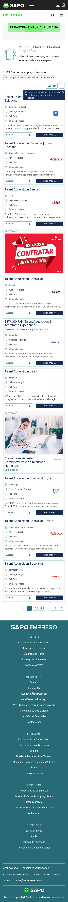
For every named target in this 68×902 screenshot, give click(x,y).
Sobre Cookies (51, 874)
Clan (11, 196)
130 (54, 608)
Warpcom (13, 378)
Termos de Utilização (34, 842)
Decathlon (13, 335)
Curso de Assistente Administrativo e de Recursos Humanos (25, 462)
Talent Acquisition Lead (21, 371)
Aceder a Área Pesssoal (34, 693)
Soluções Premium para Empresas (34, 807)
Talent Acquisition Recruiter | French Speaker (29, 145)
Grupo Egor (14, 484)
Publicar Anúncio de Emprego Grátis (34, 796)
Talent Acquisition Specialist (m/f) (28, 478)
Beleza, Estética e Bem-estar (34, 745)
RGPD (36, 874)
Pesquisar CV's (34, 802)
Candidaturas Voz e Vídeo (34, 710)
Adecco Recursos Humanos (22, 153)
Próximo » (61, 608)
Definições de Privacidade (29, 880)
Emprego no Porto (34, 654)
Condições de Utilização (36, 868)
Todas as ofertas (34, 665)
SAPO (34, 891)
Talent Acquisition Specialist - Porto (29, 521)
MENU (32, 5)
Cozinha (34, 750)
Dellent (12, 285)
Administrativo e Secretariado (34, 642)
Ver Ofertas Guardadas (34, 716)
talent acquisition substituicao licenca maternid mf (28, 77)
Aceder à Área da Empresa (34, 790)
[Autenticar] (58, 5)
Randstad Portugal (17, 107)
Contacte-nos (34, 722)
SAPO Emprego (34, 830)
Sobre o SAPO (10, 868)
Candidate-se (49, 135)
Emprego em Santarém (34, 659)
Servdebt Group (16, 570)
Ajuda (34, 836)
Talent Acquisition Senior (21, 189)
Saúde (34, 767)
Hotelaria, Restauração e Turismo (34, 756)
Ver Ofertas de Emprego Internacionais (34, 705)
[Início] (26, 14)
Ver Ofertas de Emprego (34, 699)
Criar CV (34, 682)
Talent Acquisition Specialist (24, 279)
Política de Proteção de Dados (34, 847)
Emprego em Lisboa (34, 648)
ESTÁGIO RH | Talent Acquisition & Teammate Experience (28, 323)
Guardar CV (34, 688)
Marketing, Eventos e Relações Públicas (34, 762)
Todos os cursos (34, 773)
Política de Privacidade (16, 874)
